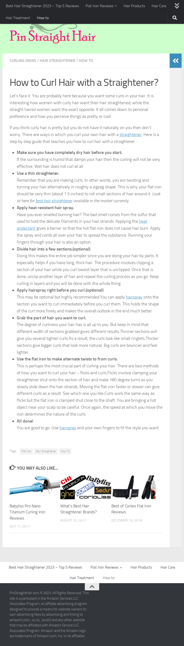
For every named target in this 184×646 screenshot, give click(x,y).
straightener (131, 134)
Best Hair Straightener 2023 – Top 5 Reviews (42, 6)
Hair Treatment (18, 18)
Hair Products (134, 6)
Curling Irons (23, 60)
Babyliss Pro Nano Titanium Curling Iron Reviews (27, 512)
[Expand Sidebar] (176, 61)
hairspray (134, 297)
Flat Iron (26, 451)
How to (43, 18)
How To (65, 451)
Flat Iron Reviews (99, 6)
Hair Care (159, 6)
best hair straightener (53, 200)
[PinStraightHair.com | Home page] (53, 33)
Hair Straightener (57, 60)
